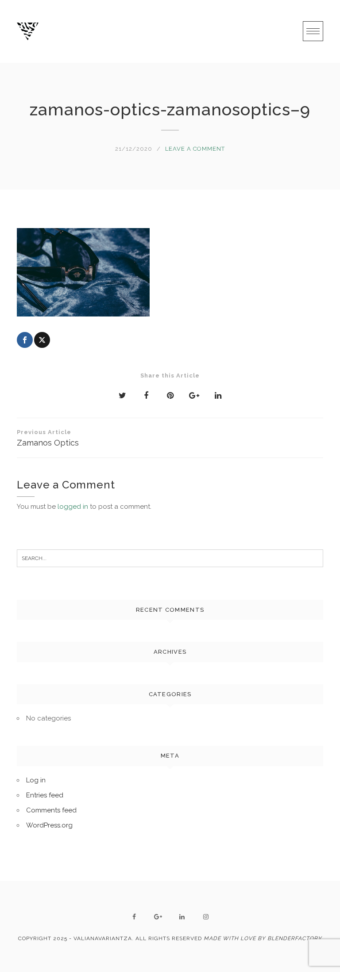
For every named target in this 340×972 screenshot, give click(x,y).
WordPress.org (49, 825)
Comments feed (51, 810)
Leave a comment (195, 148)
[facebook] (134, 916)
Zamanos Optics (48, 438)
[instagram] (205, 916)
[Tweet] (42, 340)
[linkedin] (181, 916)
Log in (36, 780)
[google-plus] (158, 916)
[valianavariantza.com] (28, 31)
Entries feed (44, 795)
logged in (73, 507)
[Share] (25, 340)
